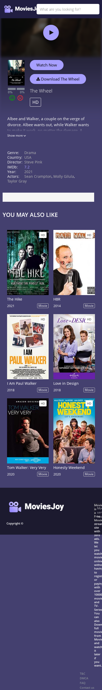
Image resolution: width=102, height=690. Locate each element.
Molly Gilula (63, 176)
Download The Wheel (60, 79)
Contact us (87, 687)
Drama (30, 152)
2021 (28, 171)
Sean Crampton (38, 176)
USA (27, 157)
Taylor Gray (17, 181)
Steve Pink (33, 162)
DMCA (84, 678)
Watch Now (46, 65)
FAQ (83, 683)
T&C (82, 673)
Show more (15, 135)
